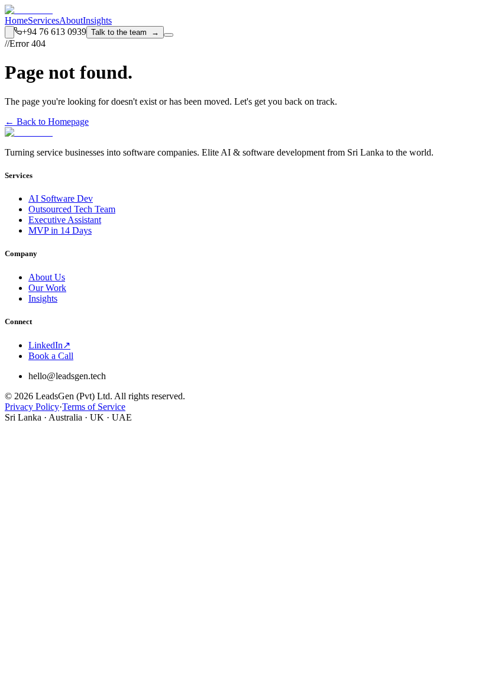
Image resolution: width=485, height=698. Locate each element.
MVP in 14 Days (60, 230)
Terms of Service (93, 407)
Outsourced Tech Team (71, 209)
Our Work (47, 288)
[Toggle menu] (168, 35)
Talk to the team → (125, 32)
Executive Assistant (64, 220)
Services (43, 20)
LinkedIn (49, 345)
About (71, 20)
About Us (46, 277)
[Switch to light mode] (9, 32)
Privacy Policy (32, 407)
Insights (97, 20)
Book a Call (50, 356)
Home (16, 20)
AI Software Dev (60, 198)
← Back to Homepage (47, 122)
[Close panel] (14, 465)
